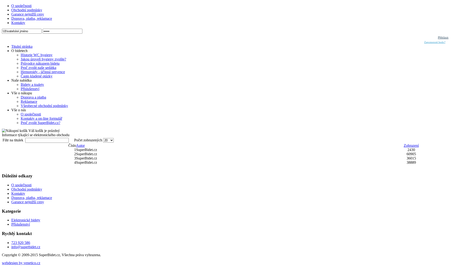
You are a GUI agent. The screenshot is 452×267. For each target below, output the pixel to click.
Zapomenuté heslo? (434, 42)
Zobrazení (411, 145)
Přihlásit (443, 37)
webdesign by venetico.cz (21, 263)
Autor (80, 145)
